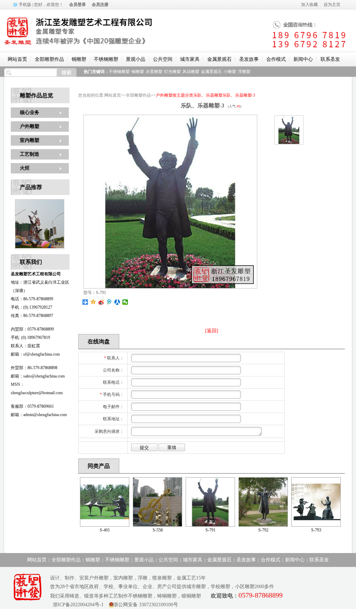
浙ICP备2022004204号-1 (77, 604)
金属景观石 (219, 59)
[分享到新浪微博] (101, 302)
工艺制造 (29, 154)
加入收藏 (309, 4)
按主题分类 (182, 95)
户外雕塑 (29, 126)
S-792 (263, 530)
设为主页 (332, 4)
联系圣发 (330, 59)
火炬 (25, 168)
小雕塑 (230, 71)
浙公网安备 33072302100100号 (145, 604)
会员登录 (77, 4)
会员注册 (100, 4)
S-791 (210, 530)
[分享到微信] (125, 302)
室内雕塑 (29, 140)
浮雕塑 (244, 71)
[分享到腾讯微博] (109, 302)
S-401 (105, 530)
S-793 (316, 530)
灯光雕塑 (172, 71)
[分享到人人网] (117, 302)
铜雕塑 (79, 59)
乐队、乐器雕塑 (207, 95)
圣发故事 (249, 59)
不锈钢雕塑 (106, 59)
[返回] (211, 330)
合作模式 (276, 59)
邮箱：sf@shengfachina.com (35, 354)
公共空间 (162, 59)
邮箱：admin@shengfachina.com (39, 414)
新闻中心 (303, 59)
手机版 (25, 4)
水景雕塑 (154, 71)
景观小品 (135, 59)
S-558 (158, 530)
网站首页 (17, 59)
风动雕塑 (191, 71)
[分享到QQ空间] (93, 302)
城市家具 (190, 59)
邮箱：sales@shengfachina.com (38, 376)
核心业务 (29, 112)
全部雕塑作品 (49, 59)
